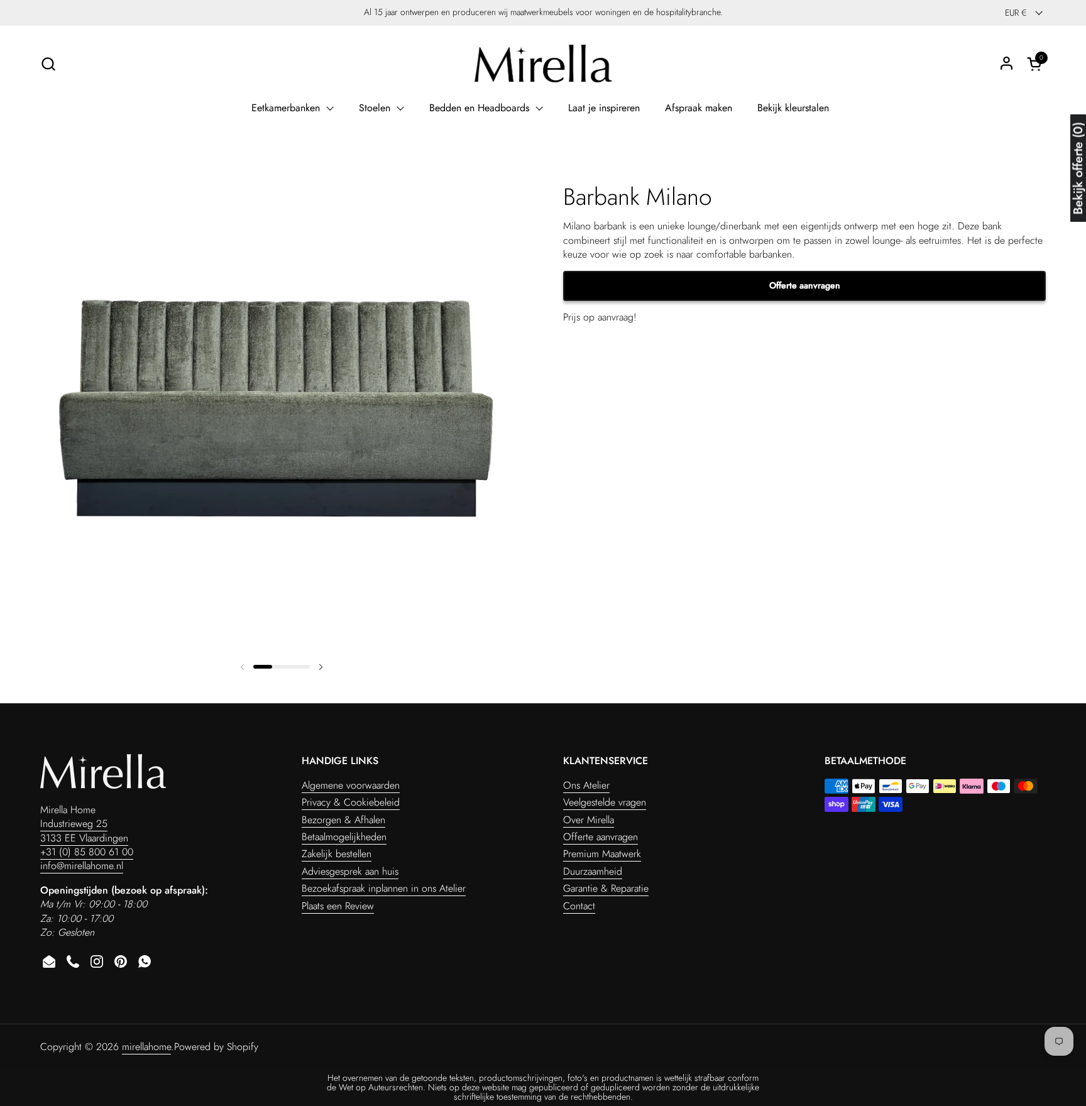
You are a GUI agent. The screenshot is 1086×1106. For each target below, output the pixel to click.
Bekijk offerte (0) (1078, 169)
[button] (48, 64)
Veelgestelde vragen (604, 802)
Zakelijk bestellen (336, 853)
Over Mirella (588, 820)
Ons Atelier (586, 785)
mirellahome (146, 1046)
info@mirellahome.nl (81, 865)
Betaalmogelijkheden (344, 837)
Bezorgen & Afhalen (343, 820)
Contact (579, 906)
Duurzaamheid (592, 871)
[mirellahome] (543, 63)
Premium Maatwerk (602, 853)
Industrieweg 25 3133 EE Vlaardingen (84, 830)
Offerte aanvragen (804, 286)
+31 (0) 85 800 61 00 (86, 852)
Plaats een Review (338, 906)
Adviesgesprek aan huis (350, 871)
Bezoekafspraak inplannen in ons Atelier (384, 888)
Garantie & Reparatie (606, 888)
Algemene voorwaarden (351, 785)
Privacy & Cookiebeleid (351, 802)
